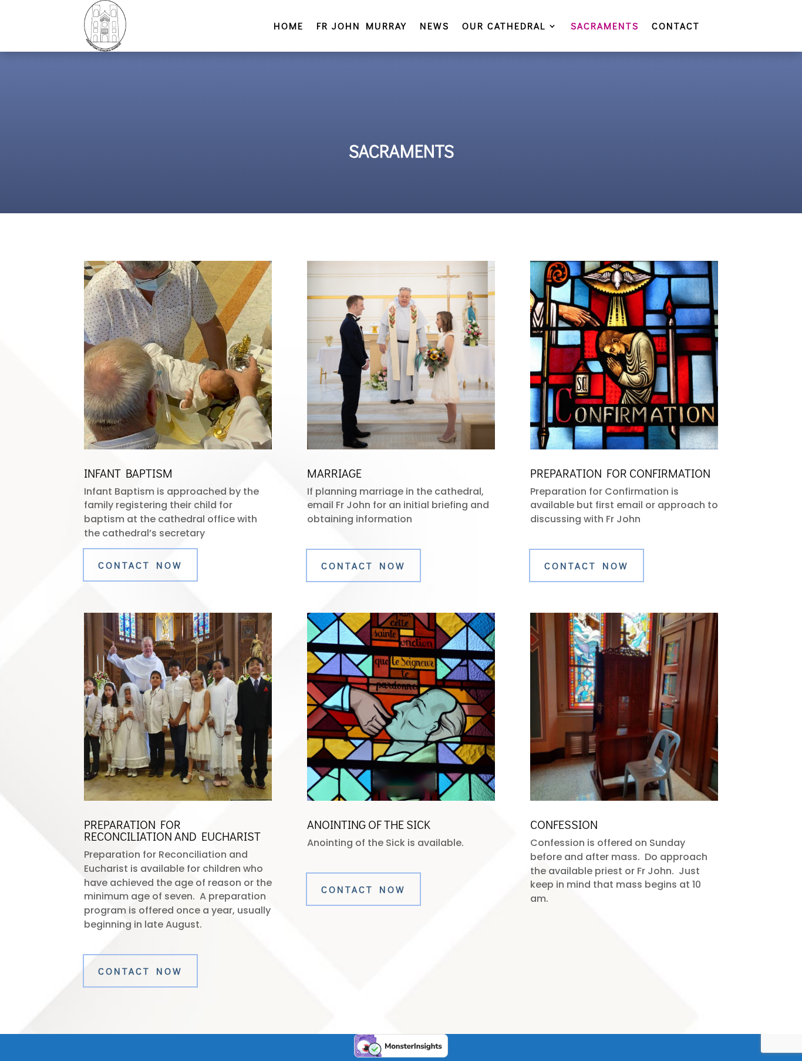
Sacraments (605, 27)
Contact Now (140, 565)
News (434, 27)
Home (289, 27)
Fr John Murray (361, 27)
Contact (676, 27)
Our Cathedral (504, 27)
